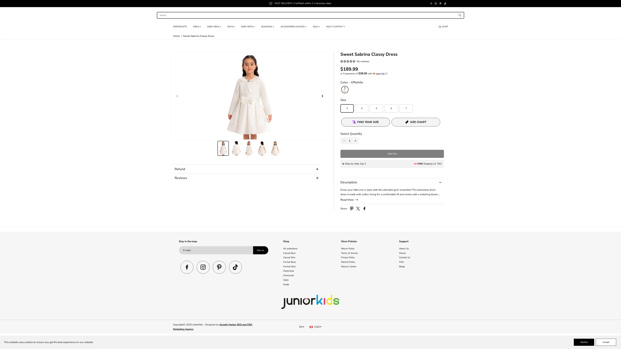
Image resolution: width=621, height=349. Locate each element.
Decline (584, 342)
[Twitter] (358, 208)
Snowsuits (180, 26)
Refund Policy (348, 262)
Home (176, 36)
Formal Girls (289, 266)
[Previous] (177, 96)
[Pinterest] (440, 3)
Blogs (402, 266)
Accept (606, 342)
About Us (404, 248)
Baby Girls (213, 26)
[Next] (322, 96)
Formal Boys (289, 262)
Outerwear (288, 270)
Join (344, 3)
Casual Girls (289, 257)
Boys (231, 26)
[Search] (460, 15)
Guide (286, 284)
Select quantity (351, 134)
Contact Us (404, 257)
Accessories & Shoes (293, 26)
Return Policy (347, 248)
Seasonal (267, 26)
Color (351, 82)
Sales (286, 279)
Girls (196, 26)
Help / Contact (335, 26)
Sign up (260, 250)
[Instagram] (436, 3)
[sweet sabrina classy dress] (250, 96)
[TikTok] (445, 3)
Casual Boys (289, 253)
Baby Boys (247, 26)
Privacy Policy (348, 257)
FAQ (401, 262)
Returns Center (348, 266)
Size (343, 100)
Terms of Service (349, 253)
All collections (290, 248)
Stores (402, 253)
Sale (315, 26)
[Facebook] (431, 3)
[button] (348, 61)
